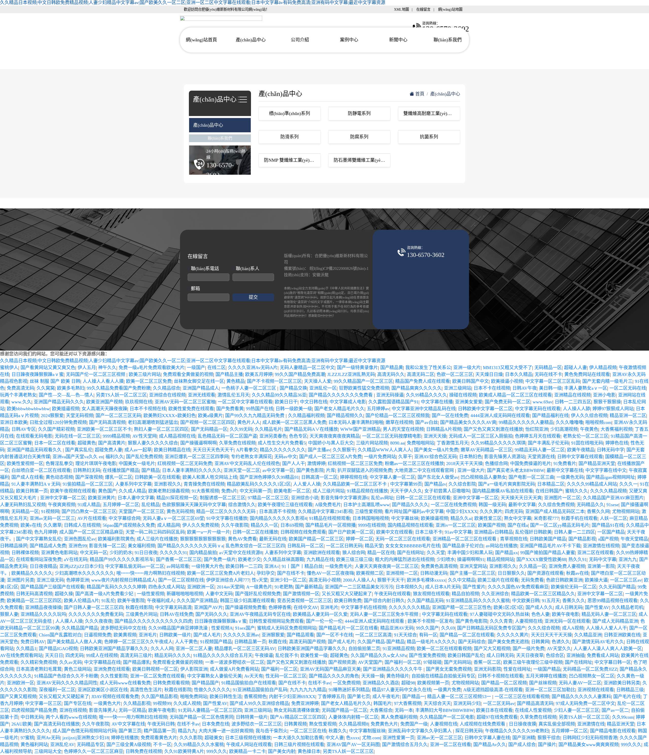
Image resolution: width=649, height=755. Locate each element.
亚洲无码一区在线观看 (567, 621)
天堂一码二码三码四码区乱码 (155, 532)
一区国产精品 (611, 532)
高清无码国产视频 (307, 641)
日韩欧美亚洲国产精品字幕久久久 (114, 648)
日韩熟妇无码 (86, 470)
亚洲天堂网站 (473, 566)
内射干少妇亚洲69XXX (292, 696)
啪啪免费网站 (193, 696)
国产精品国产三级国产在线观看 (52, 586)
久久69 (448, 628)
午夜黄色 (589, 429)
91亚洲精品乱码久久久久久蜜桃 (478, 600)
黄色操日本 (309, 751)
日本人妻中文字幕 (136, 497)
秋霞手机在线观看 (579, 518)
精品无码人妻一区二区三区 (609, 614)
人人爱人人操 (306, 484)
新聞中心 (398, 39)
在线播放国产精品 (121, 470)
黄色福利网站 (34, 744)
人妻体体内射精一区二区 (353, 717)
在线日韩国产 (549, 491)
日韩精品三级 (630, 689)
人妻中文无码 (219, 593)
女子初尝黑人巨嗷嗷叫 (447, 491)
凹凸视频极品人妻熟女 (483, 477)
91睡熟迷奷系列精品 (349, 689)
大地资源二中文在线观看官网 (424, 470)
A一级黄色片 (259, 586)
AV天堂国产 (370, 662)
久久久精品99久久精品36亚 (279, 395)
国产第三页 (130, 730)
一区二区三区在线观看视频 (522, 696)
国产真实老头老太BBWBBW (515, 470)
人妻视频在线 (528, 621)
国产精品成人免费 (48, 545)
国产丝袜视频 (542, 682)
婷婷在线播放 (124, 737)
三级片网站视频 (372, 443)
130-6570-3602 (425, 255)
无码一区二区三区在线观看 (402, 538)
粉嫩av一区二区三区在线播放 (414, 463)
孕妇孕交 (266, 573)
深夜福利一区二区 (57, 689)
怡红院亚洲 (536, 429)
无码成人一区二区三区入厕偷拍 (481, 436)
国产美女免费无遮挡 (508, 641)
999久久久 (631, 744)
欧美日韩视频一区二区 (155, 669)
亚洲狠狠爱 (273, 634)
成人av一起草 (138, 449)
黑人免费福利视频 (399, 717)
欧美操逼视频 (434, 518)
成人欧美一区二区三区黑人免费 (294, 422)
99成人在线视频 (102, 655)
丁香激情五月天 (452, 443)
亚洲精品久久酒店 (381, 682)
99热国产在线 (259, 408)
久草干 (405, 456)
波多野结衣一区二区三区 (256, 724)
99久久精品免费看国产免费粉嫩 (119, 388)
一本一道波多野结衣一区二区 (234, 662)
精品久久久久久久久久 (282, 449)
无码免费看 (532, 580)
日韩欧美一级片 (175, 634)
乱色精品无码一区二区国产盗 (227, 436)
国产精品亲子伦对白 (462, 545)
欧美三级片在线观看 (498, 580)
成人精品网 (168, 525)
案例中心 (349, 39)
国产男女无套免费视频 (449, 669)
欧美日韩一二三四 (244, 566)
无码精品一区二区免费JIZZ (590, 669)
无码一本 (404, 710)
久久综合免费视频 (556, 504)
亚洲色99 (77, 545)
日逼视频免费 (97, 634)
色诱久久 (561, 641)
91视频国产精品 (216, 641)
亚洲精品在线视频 (572, 395)
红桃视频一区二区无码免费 (184, 463)
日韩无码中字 (610, 449)
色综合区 (555, 655)
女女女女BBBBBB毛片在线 (412, 545)
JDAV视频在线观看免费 (115, 696)
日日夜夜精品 (43, 566)
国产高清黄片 (111, 443)
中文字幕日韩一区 (612, 662)
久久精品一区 (532, 566)
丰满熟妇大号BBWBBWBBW (444, 710)
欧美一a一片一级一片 (208, 532)
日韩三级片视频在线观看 (299, 744)
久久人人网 (162, 648)
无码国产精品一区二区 (344, 710)
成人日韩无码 (569, 607)
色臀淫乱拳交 (59, 463)
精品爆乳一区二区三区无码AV (244, 648)
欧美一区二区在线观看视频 (444, 648)
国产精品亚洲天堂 (597, 463)
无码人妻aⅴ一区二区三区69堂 (173, 518)
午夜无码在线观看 (392, 593)
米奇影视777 (546, 518)
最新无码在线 (272, 538)
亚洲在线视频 (73, 710)
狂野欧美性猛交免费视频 (364, 388)
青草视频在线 (513, 538)
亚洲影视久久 (167, 484)
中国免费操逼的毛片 (530, 463)
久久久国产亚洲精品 (197, 600)
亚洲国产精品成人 (201, 388)
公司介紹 (300, 39)
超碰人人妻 (575, 367)
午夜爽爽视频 (61, 504)
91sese (612, 504)
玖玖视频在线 (138, 401)
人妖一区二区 (613, 518)
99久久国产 (427, 628)
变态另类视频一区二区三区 (304, 600)
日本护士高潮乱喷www (366, 504)
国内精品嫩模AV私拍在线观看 (502, 491)
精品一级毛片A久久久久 (431, 641)
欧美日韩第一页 (32, 491)
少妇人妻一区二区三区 (576, 710)
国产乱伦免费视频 (144, 456)
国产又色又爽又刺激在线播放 (493, 429)
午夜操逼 (264, 655)
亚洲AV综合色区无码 (435, 456)
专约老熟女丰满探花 (251, 456)
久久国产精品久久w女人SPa (379, 655)
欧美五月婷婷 (259, 374)
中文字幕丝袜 (405, 518)
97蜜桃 (27, 737)
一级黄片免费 (447, 689)
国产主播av (319, 449)
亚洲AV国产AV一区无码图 (353, 744)
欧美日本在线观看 (494, 710)
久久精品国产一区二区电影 (447, 717)
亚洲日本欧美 (13, 422)
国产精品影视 (582, 538)
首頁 (419, 93)
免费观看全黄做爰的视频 (188, 374)
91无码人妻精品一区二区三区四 (210, 710)
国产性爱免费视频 (427, 655)
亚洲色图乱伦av (80, 538)
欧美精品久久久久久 (31, 573)
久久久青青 (501, 621)
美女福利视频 (141, 545)
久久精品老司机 (627, 607)
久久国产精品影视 (159, 696)
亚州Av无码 (48, 737)
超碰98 (408, 682)
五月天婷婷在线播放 (546, 676)
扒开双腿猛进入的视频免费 (364, 470)
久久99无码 (241, 429)
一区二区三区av (626, 580)
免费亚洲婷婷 (305, 703)
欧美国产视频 (491, 525)
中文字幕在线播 (437, 401)
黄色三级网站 (77, 669)
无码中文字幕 (602, 559)
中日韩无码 (32, 717)
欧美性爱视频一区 (25, 463)
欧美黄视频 (125, 634)
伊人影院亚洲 (194, 669)
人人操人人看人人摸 (103, 381)
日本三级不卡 (428, 532)
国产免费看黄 (230, 408)
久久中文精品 (461, 580)
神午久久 (107, 367)
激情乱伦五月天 (233, 395)
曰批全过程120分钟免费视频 (58, 422)
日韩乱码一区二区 (305, 545)
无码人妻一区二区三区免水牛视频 (385, 614)
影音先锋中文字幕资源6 (345, 497)
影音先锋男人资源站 (504, 456)
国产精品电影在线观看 (613, 730)
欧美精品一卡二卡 (247, 751)
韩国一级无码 (492, 504)
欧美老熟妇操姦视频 (168, 491)
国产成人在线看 (27, 477)
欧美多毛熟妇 (70, 388)
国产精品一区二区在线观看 (467, 634)
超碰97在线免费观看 (497, 717)
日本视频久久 (409, 586)
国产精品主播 (229, 374)
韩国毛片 (382, 703)
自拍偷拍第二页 (364, 648)
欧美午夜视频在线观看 (73, 491)
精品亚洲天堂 (620, 724)
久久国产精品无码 (425, 600)
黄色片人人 (248, 422)
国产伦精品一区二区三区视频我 (397, 415)
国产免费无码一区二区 (507, 401)
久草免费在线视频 (237, 443)
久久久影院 (190, 737)
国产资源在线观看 (545, 573)
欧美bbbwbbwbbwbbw (28, 408)
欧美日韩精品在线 (172, 449)
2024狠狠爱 (52, 415)
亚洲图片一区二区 (562, 497)
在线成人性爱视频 (533, 710)
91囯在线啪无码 (587, 443)
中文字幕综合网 (124, 518)
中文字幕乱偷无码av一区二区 (134, 566)
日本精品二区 (551, 484)
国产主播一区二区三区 (472, 573)
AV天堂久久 (559, 648)
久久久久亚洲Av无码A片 (253, 367)
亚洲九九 (628, 559)
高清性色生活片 (146, 689)
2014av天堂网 (230, 586)
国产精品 (150, 470)
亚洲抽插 (575, 655)
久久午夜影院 (234, 525)
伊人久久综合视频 (589, 415)
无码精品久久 (590, 504)
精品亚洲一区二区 (628, 415)
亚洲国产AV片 (208, 607)
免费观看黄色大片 (159, 737)
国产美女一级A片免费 (436, 449)
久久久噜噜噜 (569, 422)
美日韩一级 (550, 388)
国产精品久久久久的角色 (334, 676)
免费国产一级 (414, 724)
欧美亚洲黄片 (101, 497)
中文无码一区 (93, 552)
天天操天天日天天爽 (521, 497)
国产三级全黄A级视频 (128, 744)
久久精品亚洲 (588, 634)
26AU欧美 (21, 724)
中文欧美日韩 (525, 600)
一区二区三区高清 (373, 634)
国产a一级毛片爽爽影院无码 (506, 484)
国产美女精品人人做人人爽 (74, 641)
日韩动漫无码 (433, 573)
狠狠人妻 (9, 614)
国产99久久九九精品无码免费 (255, 415)
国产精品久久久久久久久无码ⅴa (190, 545)
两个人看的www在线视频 (71, 717)
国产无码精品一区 (209, 429)
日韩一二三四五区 (573, 401)
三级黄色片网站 (141, 614)
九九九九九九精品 (308, 689)
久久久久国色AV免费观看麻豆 (518, 586)
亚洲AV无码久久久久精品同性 (67, 682)
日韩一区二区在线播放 (255, 532)
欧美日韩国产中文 (470, 381)
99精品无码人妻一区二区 (540, 449)
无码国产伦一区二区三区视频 (96, 374)
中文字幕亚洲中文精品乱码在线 (424, 408)
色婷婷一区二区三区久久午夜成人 (138, 641)
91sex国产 (245, 628)
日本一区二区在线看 (54, 443)
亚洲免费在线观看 (112, 669)
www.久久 (21, 401)
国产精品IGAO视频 (58, 648)
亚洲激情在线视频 (601, 545)
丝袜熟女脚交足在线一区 (199, 381)
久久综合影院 (462, 484)
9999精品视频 (116, 436)
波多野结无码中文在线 (123, 628)
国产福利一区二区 (403, 662)
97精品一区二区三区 (268, 497)
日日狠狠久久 (511, 573)
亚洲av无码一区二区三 (52, 518)
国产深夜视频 (89, 477)
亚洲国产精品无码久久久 (59, 401)
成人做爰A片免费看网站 (234, 669)
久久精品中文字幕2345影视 (325, 511)
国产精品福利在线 (550, 415)
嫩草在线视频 (399, 422)
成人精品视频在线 (177, 436)
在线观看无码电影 (34, 436)
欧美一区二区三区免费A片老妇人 (220, 573)
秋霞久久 (338, 730)
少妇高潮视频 (564, 429)
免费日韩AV (33, 641)
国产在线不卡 (290, 573)
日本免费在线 (215, 724)
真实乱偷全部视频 (556, 724)
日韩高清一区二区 (319, 477)
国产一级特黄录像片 (357, 367)
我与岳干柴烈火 (271, 730)
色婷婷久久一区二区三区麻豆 (93, 751)
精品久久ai (461, 518)
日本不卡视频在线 (148, 408)
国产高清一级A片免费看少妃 (105, 593)
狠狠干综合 (548, 737)
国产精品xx (506, 552)
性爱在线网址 (517, 669)
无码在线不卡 (548, 374)
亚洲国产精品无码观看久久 (35, 449)
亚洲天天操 (435, 436)
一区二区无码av (499, 703)
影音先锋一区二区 (107, 545)
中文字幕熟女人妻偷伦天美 (214, 676)
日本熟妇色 (470, 456)
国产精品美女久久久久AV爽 (468, 422)
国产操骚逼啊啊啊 (198, 443)
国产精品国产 (205, 682)
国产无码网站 (457, 662)
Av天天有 (253, 676)
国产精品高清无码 (535, 703)
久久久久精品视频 (608, 491)
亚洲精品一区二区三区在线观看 (465, 538)
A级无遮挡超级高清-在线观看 (493, 689)
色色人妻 (540, 614)
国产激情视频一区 (301, 593)
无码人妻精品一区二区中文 (307, 367)
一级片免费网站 (380, 456)
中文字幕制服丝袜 (367, 730)
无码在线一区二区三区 (77, 436)
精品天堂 (374, 545)
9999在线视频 (371, 525)
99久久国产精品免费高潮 (300, 374)
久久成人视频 (187, 703)
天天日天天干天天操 (551, 634)
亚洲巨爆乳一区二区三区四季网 (197, 456)
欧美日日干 (286, 401)
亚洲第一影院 (601, 566)
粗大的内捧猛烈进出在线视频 (404, 559)
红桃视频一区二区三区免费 (355, 463)
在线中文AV (306, 607)
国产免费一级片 (220, 559)
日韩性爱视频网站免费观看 (276, 621)
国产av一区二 (615, 710)
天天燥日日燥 (489, 374)
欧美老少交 (249, 559)
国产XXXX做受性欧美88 (541, 559)
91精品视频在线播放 (367, 491)
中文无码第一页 (256, 491)
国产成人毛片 (207, 634)
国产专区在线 (77, 703)
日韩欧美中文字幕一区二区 (485, 408)
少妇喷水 (446, 559)
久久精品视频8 (353, 724)
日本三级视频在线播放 (248, 737)
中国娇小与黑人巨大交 (331, 443)
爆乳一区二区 (118, 477)
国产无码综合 (471, 641)
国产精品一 (413, 696)
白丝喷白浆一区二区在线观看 (41, 470)
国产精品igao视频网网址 (610, 477)
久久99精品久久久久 (426, 395)
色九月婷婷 (45, 532)
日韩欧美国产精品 (548, 538)
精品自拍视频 (465, 593)
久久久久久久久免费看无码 (95, 614)
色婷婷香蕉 (279, 607)
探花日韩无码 (469, 730)
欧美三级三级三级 (354, 559)
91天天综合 (405, 634)
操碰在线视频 (463, 395)
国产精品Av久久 (489, 744)
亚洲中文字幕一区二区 (63, 497)
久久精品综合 (166, 388)
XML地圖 (401, 9)
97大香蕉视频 (407, 703)
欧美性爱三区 (488, 518)
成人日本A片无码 (442, 586)
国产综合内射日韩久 (384, 600)
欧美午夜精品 (580, 449)
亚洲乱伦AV (62, 744)
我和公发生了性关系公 (428, 367)
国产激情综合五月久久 (405, 744)
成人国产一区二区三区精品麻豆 (91, 532)
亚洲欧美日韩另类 (622, 682)
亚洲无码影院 (487, 669)
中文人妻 (335, 737)
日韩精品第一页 (250, 641)
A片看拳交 (247, 449)
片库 (330, 470)
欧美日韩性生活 (226, 696)
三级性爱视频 (368, 511)
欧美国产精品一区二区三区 (316, 538)
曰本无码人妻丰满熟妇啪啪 (356, 422)
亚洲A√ (271, 566)
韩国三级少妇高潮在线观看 (247, 600)
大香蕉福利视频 (617, 429)
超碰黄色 (87, 443)
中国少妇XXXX (461, 511)
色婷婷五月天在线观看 (538, 436)
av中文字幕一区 (278, 470)
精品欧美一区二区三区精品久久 (543, 593)
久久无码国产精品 (617, 586)
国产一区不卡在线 (334, 634)
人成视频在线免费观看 (483, 724)
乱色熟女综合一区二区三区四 (255, 545)
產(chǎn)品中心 (251, 39)
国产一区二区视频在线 (181, 580)
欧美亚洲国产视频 (104, 401)
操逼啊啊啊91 (470, 559)
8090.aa (397, 443)
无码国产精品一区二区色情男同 (201, 717)
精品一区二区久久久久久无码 (226, 511)
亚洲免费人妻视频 (567, 566)
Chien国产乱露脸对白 (60, 634)
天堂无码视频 (79, 415)
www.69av (542, 401)
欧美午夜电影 (565, 614)
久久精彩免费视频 (39, 662)
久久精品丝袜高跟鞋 (283, 559)
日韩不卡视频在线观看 (500, 676)
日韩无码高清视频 (34, 593)
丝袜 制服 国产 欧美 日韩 (55, 381)
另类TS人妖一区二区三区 (121, 395)
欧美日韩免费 (348, 600)
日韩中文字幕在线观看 (580, 456)
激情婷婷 (316, 463)
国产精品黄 (391, 367)
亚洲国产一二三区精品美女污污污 (359, 586)
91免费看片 (564, 463)
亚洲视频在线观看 (596, 689)
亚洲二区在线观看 (595, 552)
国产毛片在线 (627, 696)
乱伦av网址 (382, 497)
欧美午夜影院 (131, 600)
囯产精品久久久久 (410, 504)
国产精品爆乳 (136, 662)
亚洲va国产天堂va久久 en (77, 456)
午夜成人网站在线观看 (249, 744)
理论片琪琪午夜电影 (95, 463)
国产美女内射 (281, 751)
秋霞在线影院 (139, 607)
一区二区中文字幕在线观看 (245, 401)
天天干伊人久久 (406, 491)
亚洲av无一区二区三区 (439, 737)
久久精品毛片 (268, 429)
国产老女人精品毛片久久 (339, 408)
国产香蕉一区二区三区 (179, 559)
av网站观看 (178, 566)
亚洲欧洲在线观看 (321, 552)
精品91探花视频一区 (176, 497)
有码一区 (428, 634)
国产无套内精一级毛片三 (607, 381)
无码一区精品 (132, 710)
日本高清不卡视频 (277, 511)
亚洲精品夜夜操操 (43, 607)
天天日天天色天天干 (213, 449)
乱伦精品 (150, 504)
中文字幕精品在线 (102, 662)
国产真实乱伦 (79, 449)
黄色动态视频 (59, 477)
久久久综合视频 (544, 628)
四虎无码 (514, 511)
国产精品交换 (293, 388)
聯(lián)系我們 (448, 39)
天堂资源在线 (541, 456)
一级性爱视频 (150, 593)
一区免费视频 (346, 682)
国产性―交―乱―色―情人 (66, 395)
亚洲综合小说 (304, 497)
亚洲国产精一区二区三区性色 (461, 607)
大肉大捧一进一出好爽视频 (226, 730)
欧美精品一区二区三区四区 (34, 600)
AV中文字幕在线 (128, 724)
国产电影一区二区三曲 (531, 477)
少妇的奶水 (121, 552)
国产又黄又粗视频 (18, 696)
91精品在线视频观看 (329, 518)
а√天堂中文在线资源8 (240, 552)
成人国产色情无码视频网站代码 (84, 730)
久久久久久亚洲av (241, 634)
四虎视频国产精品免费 (34, 710)
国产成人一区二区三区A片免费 (330, 456)
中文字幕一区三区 (43, 703)
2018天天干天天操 (464, 463)
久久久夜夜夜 (98, 621)
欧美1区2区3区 (508, 607)
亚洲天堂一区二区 (242, 470)
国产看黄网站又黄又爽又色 (48, 367)
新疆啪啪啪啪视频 (185, 593)
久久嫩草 (52, 525)
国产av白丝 (426, 422)
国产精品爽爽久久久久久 (416, 388)
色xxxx (353, 737)
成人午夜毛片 (386, 696)
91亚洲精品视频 (398, 648)
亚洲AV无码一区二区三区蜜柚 (185, 401)
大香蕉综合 (381, 710)
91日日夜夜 (146, 552)
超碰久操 (64, 593)
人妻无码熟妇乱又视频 (23, 504)
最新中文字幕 (522, 504)
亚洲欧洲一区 (200, 586)
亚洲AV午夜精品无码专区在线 (260, 614)
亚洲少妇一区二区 (288, 580)
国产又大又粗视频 (492, 648)
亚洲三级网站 (457, 388)
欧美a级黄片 (210, 415)
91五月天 (551, 600)
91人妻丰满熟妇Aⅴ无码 (35, 484)
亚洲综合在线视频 (167, 395)
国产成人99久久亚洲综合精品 (259, 703)
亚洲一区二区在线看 (450, 744)
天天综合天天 (437, 703)
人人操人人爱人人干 (606, 628)
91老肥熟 (284, 586)
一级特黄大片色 (207, 566)
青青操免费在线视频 (204, 484)
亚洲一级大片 (467, 367)
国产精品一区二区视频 (504, 682)
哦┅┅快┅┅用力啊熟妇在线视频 (150, 573)
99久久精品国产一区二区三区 (363, 381)
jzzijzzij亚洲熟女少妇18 (85, 737)
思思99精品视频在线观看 (612, 600)
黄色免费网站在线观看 (587, 374)
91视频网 (50, 511)
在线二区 (216, 367)
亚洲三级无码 (50, 580)
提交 (253, 297)
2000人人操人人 (359, 580)
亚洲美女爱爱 (468, 401)
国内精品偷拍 (203, 552)
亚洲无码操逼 (390, 395)
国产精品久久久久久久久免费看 (341, 395)
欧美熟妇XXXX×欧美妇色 (169, 415)
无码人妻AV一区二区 (580, 682)
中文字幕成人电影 (348, 401)
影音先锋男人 (102, 710)
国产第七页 (358, 696)
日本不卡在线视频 (492, 388)
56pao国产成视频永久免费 (129, 525)
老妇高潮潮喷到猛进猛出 (153, 422)
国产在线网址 (410, 552)
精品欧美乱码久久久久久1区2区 (259, 484)
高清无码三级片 (136, 655)
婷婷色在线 (616, 443)
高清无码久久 (391, 374)
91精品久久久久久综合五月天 (223, 655)
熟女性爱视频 (322, 724)
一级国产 (196, 367)
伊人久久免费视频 (200, 525)
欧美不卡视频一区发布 (430, 621)
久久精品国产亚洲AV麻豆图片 (613, 497)
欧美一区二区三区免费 (149, 381)
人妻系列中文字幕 (133, 484)
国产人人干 (293, 463)
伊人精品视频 (603, 367)
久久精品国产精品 (80, 628)
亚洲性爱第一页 (398, 737)
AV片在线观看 (91, 518)
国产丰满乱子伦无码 (548, 443)
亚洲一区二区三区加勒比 (550, 689)
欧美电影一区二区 (292, 491)
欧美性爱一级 (314, 655)
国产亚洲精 (523, 737)
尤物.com (371, 737)
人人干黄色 (186, 641)
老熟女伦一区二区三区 (585, 436)
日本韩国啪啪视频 (370, 518)
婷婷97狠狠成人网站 (613, 408)
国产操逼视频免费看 (245, 607)
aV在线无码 (75, 559)
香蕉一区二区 (487, 662)
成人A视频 (573, 628)
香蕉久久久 (573, 600)
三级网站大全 (48, 751)
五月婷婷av (378, 408)
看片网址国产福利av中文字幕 (414, 511)
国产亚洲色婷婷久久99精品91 (269, 477)
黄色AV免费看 (242, 538)
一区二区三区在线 (308, 730)
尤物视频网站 (625, 511)
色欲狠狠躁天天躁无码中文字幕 (194, 504)
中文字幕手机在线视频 (363, 607)
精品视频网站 (500, 559)
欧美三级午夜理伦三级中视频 (533, 662)
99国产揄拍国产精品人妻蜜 (547, 552)
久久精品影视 (137, 703)
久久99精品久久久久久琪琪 (498, 443)
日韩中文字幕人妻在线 (487, 737)
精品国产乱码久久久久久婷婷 (116, 586)
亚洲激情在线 (591, 724)
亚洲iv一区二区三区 (456, 525)
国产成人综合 (522, 744)
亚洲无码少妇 (467, 703)
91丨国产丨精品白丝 (302, 566)
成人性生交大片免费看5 (282, 443)
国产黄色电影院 (472, 621)
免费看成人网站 (603, 655)
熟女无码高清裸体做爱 (296, 710)
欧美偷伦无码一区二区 (574, 586)
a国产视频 (608, 538)
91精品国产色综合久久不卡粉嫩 (66, 676)
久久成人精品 (132, 491)
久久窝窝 (46, 388)
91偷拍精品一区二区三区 (88, 484)
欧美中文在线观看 (394, 532)
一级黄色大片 (107, 703)
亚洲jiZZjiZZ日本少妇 (81, 566)
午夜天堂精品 (634, 538)
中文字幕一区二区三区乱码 (552, 381)
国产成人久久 (539, 607)
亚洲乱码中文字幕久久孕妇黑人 (420, 730)
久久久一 (628, 484)
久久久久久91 (173, 552)
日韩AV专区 (23, 429)
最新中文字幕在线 (565, 470)
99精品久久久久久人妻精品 (526, 422)
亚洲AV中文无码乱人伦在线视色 (247, 463)
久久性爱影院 (114, 676)
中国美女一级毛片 (137, 463)
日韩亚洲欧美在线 (622, 634)
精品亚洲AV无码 (397, 628)
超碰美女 (214, 737)
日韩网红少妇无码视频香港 (590, 737)
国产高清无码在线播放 (57, 724)
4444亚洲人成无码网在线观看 (500, 415)
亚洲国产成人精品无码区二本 (555, 511)
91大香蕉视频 (205, 491)
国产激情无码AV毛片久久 (598, 641)
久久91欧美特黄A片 (184, 751)
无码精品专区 (90, 744)
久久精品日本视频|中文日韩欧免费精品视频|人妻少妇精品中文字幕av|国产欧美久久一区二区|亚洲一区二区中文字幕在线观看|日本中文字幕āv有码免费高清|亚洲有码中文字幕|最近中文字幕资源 (192, 2)
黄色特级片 (397, 676)
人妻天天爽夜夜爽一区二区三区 (387, 566)
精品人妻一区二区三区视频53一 (459, 696)
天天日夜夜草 (530, 655)
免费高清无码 (20, 388)
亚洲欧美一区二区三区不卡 (104, 429)
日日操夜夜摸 (522, 724)
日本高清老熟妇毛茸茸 (39, 669)
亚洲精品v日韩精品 (493, 532)
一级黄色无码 (570, 477)
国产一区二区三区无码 (118, 415)
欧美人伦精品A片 (81, 600)
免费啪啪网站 (420, 443)
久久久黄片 (491, 511)
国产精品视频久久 (345, 415)
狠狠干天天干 (391, 580)
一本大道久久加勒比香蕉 (298, 737)
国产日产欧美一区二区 (351, 532)
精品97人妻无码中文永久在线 (401, 689)
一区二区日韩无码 (344, 545)
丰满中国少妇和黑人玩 (470, 552)
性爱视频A (222, 628)
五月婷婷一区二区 (121, 504)
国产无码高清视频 (107, 422)
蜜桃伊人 (9, 367)
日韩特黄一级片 (252, 717)
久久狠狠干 (344, 449)
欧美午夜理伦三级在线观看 (285, 504)
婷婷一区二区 (359, 538)
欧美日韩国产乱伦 (466, 655)
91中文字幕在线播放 (226, 518)
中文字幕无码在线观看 (538, 408)
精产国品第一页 (160, 730)
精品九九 (187, 730)
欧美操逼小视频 (507, 381)
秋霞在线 (277, 641)
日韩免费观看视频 (171, 682)
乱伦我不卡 (286, 655)
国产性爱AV (597, 607)
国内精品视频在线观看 (410, 525)
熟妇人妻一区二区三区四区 (161, 429)
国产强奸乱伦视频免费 (258, 593)
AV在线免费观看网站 (21, 655)
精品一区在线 (381, 552)
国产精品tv (435, 484)
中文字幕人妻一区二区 (392, 477)
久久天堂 (436, 552)
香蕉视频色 (255, 696)
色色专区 (298, 436)
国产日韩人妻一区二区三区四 (93, 607)
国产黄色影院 (310, 470)
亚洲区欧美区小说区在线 (103, 689)
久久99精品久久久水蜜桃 (199, 744)
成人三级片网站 (329, 491)
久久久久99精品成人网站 (592, 484)
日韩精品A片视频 (443, 429)
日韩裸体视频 (25, 552)
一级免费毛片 (338, 566)
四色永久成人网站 (166, 586)
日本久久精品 (518, 374)
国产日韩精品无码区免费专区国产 (491, 628)
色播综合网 (496, 463)
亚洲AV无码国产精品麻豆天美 (330, 669)
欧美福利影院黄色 (116, 538)
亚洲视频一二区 (402, 573)
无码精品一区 (548, 367)
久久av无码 (70, 662)
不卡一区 (162, 744)
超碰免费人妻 (108, 449)
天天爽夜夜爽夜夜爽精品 (335, 436)
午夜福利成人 (160, 600)
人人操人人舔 (576, 408)
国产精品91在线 (608, 525)
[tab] (220, 125)
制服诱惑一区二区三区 (222, 497)
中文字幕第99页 (406, 484)
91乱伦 (108, 600)
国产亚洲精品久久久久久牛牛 (393, 669)
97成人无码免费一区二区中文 (585, 703)
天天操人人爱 (317, 381)
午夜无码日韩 (161, 724)
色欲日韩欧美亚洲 (564, 580)
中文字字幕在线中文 (605, 470)
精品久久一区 (264, 525)
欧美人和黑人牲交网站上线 (210, 477)
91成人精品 (89, 504)
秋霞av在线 (577, 573)
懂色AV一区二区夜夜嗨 (330, 573)
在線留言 (423, 9)
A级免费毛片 (328, 504)
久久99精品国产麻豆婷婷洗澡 (178, 628)
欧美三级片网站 (145, 374)
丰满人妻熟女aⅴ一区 (585, 388)
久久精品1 (26, 648)
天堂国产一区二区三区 (141, 511)
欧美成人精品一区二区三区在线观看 (515, 395)
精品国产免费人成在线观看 (422, 381)
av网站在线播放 (501, 545)
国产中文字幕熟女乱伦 (39, 538)
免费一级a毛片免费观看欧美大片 (152, 367)
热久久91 (577, 559)
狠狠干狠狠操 (607, 401)
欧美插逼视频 (65, 408)
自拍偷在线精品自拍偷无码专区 (443, 676)
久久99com (623, 717)
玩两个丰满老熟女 (18, 395)
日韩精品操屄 (13, 545)
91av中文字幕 (458, 532)
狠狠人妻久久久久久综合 (153, 443)
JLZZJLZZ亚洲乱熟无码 (351, 374)
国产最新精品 (308, 586)
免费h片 (229, 491)
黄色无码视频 (180, 511)
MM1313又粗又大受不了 (507, 367)
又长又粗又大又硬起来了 (347, 593)
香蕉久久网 (598, 511)
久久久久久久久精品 (409, 607)
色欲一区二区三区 (455, 374)
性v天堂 (260, 580)
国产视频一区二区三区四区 (207, 422)
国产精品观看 (300, 634)
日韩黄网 (540, 641)
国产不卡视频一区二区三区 (274, 381)
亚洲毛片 (329, 607)
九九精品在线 (320, 559)
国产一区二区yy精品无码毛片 (559, 525)
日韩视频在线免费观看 (303, 532)
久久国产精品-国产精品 (381, 641)
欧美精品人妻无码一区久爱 (320, 614)
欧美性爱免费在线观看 (191, 408)
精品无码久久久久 (172, 655)
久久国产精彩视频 (56, 429)
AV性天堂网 (144, 436)
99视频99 (162, 703)
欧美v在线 (31, 525)
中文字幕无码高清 (173, 607)
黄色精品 (235, 381)
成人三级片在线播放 (157, 538)
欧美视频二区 (370, 573)
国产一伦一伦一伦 (324, 621)
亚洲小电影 (604, 395)
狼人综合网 (353, 552)
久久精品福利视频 (306, 415)
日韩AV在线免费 (176, 614)
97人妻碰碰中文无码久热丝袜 (499, 614)
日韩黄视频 (295, 724)
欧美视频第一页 (433, 682)
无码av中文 (285, 456)
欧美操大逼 (596, 580)
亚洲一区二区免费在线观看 (157, 676)
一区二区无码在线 (627, 388)
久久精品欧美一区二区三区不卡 (355, 484)
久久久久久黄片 (513, 634)
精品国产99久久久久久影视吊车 (122, 559)
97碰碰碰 (432, 662)
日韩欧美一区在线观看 (157, 477)
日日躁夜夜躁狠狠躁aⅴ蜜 (37, 374)
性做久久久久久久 (212, 689)
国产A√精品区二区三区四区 (298, 717)
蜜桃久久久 (576, 491)
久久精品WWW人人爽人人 (385, 449)
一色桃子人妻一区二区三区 (249, 388)
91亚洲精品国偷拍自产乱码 (260, 689)
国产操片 (547, 744)
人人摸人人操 (69, 621)
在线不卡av (319, 682)
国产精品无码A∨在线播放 (311, 429)
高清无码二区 (420, 374)
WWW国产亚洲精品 (360, 429)
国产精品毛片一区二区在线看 (348, 628)
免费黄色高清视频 (439, 566)
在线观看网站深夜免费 (39, 559)
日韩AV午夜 (524, 388)
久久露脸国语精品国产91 (393, 401)
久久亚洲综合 (495, 593)
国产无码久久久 (211, 614)
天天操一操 (372, 676)
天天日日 (54, 655)
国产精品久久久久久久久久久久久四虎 (153, 621)
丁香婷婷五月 (331, 696)
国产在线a (518, 525)
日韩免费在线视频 (143, 751)
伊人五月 (87, 367)
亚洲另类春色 (273, 436)
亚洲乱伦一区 (323, 388)
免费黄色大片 (384, 724)
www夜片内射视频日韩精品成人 (123, 580)
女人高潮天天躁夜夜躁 (104, 408)
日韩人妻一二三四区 (574, 532)
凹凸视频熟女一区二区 (592, 676)
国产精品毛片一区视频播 (330, 525)
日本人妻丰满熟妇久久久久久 (191, 470)
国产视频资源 (342, 662)
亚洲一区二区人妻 (194, 648)
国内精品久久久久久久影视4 (278, 518)
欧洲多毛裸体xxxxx (426, 580)
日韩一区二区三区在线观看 (423, 497)
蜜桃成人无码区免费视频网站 (286, 628)
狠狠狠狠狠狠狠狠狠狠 (203, 538)
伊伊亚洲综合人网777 (227, 580)
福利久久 (114, 456)
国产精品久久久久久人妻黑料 (581, 696)
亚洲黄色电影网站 (59, 552)
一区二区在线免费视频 (453, 504)
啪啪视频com (598, 422)
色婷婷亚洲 (77, 580)
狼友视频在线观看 (431, 593)
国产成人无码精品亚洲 (615, 621)
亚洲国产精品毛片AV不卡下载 (550, 545)
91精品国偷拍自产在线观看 (248, 682)
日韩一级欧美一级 (294, 408)
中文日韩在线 (313, 401)
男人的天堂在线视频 (403, 429)
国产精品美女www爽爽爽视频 (588, 744)
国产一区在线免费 (450, 415)
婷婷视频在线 (353, 477)
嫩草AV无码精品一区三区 (486, 449)
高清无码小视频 (325, 580)
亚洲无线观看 (201, 395)
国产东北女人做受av (438, 477)
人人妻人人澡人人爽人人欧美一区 (607, 648)
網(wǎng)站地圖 (450, 9)
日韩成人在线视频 (82, 525)
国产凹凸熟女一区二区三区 (89, 511)
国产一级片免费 (529, 648)
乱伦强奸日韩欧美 (533, 532)
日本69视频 (291, 525)
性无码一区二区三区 (286, 676)
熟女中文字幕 (517, 518)
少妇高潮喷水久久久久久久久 (84, 573)
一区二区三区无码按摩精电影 (391, 436)
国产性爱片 (474, 586)
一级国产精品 (547, 669)
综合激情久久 (242, 504)
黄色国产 (107, 491)
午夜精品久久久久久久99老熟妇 (517, 730)
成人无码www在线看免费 (125, 682)
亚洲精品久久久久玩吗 (43, 614)
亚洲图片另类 (20, 580)
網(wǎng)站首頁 (201, 39)
